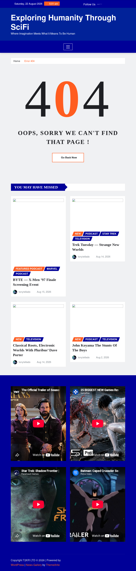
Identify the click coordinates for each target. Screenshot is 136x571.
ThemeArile (53, 565)
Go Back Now (69, 157)
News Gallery (34, 565)
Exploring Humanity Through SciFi (63, 22)
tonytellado (24, 291)
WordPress (17, 565)
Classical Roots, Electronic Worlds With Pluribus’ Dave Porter (35, 350)
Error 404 (29, 61)
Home (16, 61)
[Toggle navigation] (68, 47)
